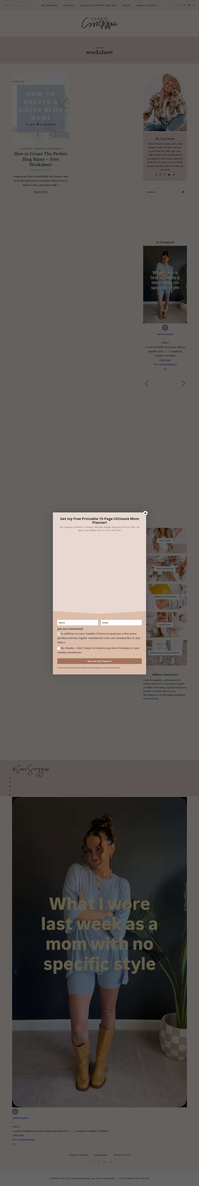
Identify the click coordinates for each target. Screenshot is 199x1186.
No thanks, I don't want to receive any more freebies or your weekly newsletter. (98, 650)
